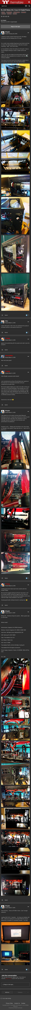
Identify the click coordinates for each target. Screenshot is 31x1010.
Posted (11, 33)
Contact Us (17, 1003)
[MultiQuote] (2, 315)
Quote (6, 315)
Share (7, 992)
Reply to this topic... (9, 984)
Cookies (23, 1003)
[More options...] (28, 33)
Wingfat (4, 20)
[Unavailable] (15, 74)
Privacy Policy (9, 1003)
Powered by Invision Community (15, 1007)
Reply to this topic (15, 26)
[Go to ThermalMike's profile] (2, 356)
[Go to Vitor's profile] (2, 321)
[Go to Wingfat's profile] (2, 32)
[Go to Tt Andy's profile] (2, 339)
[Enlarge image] (27, 56)
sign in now (8, 978)
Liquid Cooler (14, 21)
